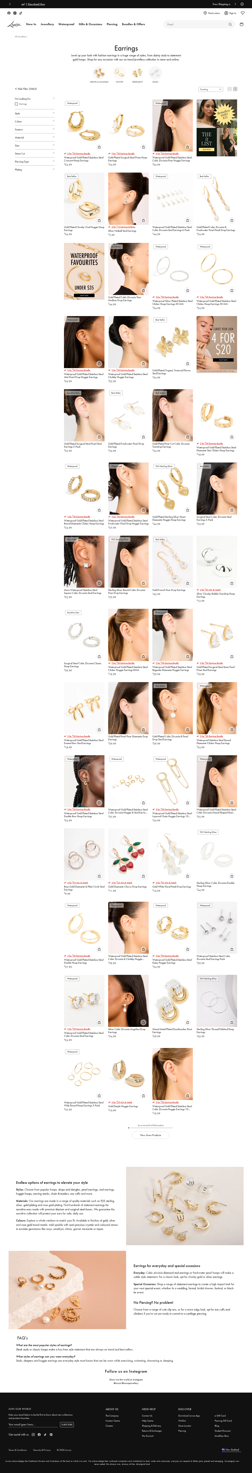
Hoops (119, 81)
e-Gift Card (220, 1415)
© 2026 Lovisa (64, 1450)
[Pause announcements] (241, 4)
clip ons (172, 1309)
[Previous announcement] (10, 4)
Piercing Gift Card (223, 1420)
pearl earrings (90, 1189)
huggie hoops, (24, 1194)
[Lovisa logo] (14, 24)
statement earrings (187, 1284)
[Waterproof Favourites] (84, 270)
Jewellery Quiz (222, 1435)
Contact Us (147, 1415)
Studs (155, 81)
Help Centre (147, 1420)
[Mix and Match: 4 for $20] (217, 343)
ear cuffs (75, 1194)
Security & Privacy (42, 1450)
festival (219, 1288)
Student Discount (223, 1430)
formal (192, 1288)
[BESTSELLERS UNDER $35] (217, 126)
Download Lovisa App (189, 1415)
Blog (217, 1425)
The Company (112, 1415)
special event (152, 1288)
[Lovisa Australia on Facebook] (8, 13)
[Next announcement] (234, 4)
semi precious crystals (81, 1225)
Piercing (182, 1430)
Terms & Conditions (18, 1450)
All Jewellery (21, 36)
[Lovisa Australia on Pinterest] (51, 1434)
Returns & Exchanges (152, 1430)
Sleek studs (22, 1349)
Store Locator (184, 1425)
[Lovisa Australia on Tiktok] (20, 13)
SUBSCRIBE (67, 1424)
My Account (148, 1435)
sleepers (28, 1361)
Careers (109, 1425)
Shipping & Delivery (151, 1425)
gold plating (30, 1205)
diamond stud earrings (176, 1273)
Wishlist (182, 1420)
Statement (137, 81)
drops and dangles (69, 1189)
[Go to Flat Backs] (230, 24)
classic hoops (40, 1349)
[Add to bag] (99, 147)
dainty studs (160, 55)
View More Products (150, 1135)
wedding (182, 1288)
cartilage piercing (196, 1314)
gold (105, 1220)
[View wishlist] (243, 13)
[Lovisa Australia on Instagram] (14, 13)
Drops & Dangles (99, 81)
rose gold (26, 1225)
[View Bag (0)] (240, 24)
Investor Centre (113, 1420)
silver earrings (214, 1277)
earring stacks (41, 1194)
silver (112, 1220)
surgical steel (77, 1209)
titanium (60, 1209)
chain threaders (60, 1194)
